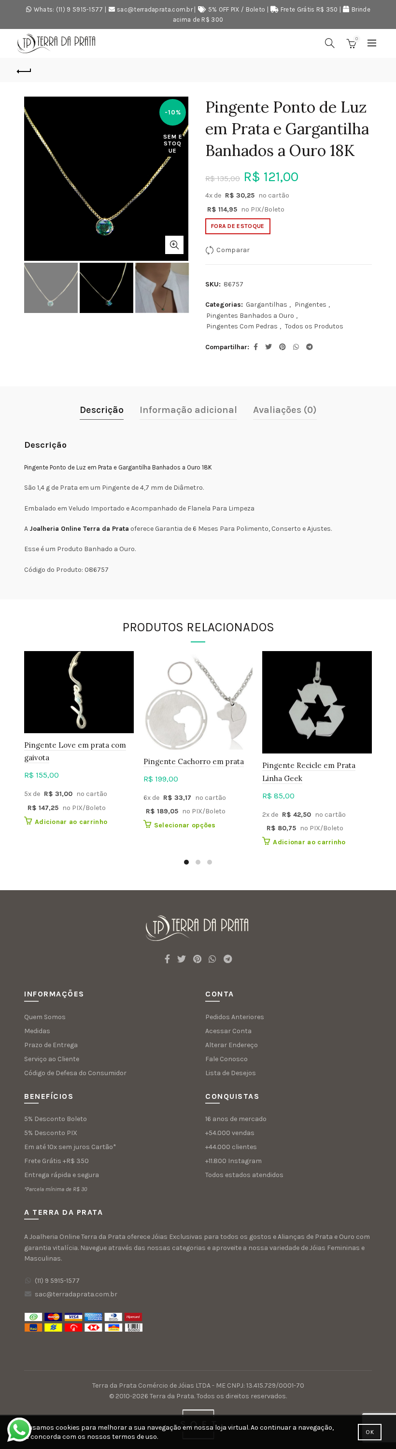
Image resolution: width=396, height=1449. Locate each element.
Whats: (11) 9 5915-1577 (68, 9)
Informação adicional (188, 409)
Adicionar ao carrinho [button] (71, 822)
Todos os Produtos (314, 326)
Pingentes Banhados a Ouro (250, 316)
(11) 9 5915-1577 (57, 1281)
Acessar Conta (228, 1031)
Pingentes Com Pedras (242, 326)
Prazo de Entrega (51, 1045)
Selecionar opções (185, 825)
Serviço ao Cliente (51, 1059)
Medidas (37, 1031)
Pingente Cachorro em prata (193, 761)
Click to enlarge (174, 245)
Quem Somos (45, 1017)
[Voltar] (25, 70)
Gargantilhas (266, 304)
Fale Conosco (226, 1059)
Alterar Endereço (231, 1045)
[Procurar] (330, 43)
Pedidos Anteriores (234, 1017)
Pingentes (310, 304)
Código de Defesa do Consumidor (75, 1073)
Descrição (102, 409)
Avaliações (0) (285, 409)
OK (370, 1432)
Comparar (233, 250)
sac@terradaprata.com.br (155, 9)
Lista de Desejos (230, 1073)
